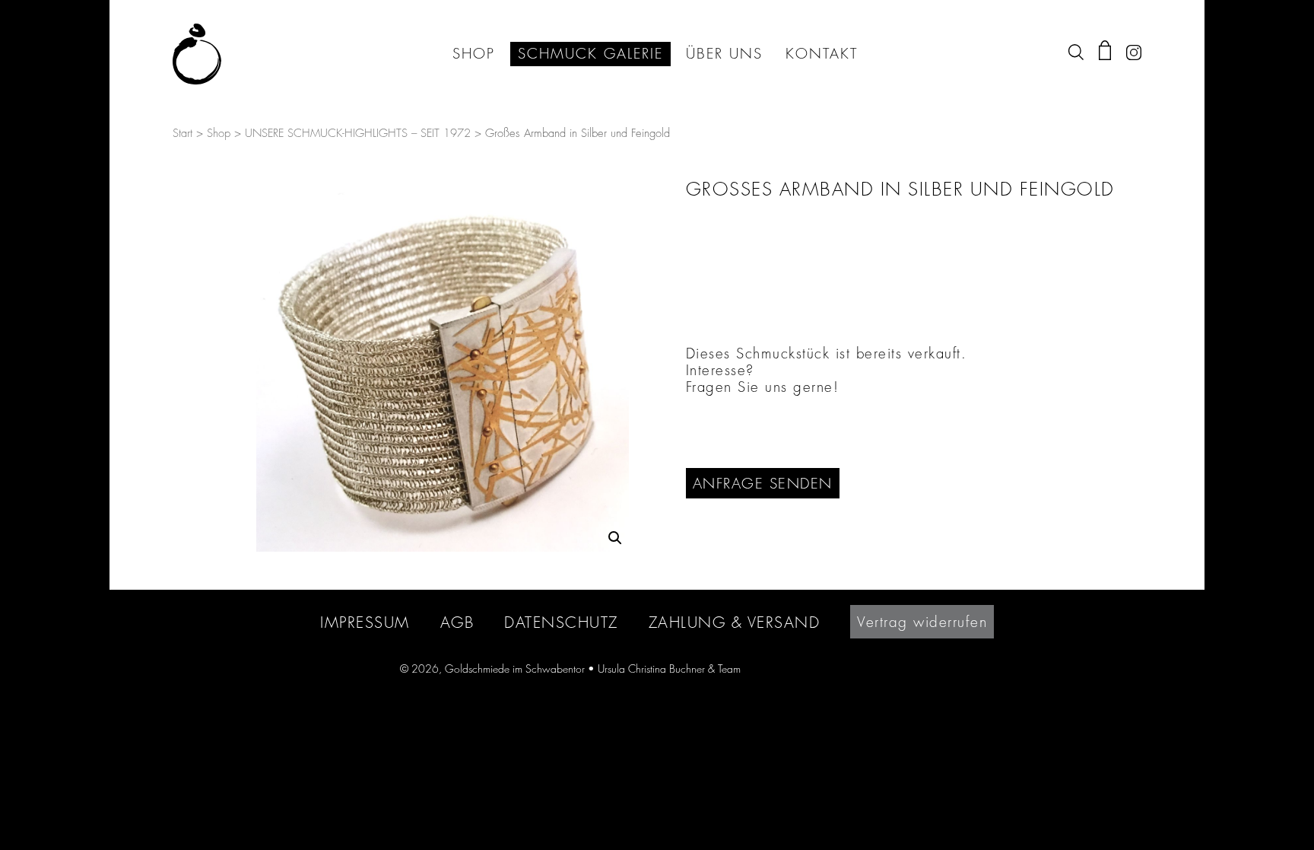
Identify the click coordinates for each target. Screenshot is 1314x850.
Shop (218, 133)
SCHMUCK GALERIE (590, 54)
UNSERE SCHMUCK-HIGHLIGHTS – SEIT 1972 (358, 133)
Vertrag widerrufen (922, 622)
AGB (457, 622)
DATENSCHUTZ (561, 622)
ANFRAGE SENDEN (763, 483)
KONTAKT (822, 54)
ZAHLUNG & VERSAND (734, 622)
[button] (615, 538)
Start (182, 133)
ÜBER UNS (724, 54)
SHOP (473, 54)
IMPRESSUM (365, 622)
